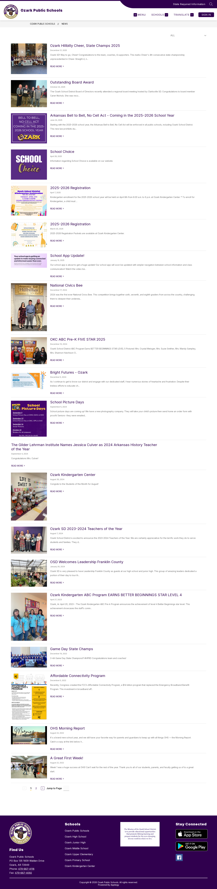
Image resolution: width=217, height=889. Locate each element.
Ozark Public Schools (42, 24)
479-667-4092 (23, 872)
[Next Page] (42, 788)
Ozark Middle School (76, 848)
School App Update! (67, 255)
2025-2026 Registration (70, 188)
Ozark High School (75, 836)
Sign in (206, 14)
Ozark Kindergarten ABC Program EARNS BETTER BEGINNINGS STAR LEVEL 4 (116, 595)
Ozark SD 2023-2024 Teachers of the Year (86, 529)
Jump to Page (54, 788)
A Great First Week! (66, 758)
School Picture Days (67, 402)
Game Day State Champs (71, 649)
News (65, 24)
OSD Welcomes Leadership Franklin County (86, 562)
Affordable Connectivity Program (77, 676)
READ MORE (57, 66)
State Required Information (189, 4)
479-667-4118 (26, 868)
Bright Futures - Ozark (69, 372)
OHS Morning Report (67, 728)
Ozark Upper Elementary (79, 854)
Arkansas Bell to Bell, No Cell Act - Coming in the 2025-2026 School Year (112, 115)
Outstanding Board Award (72, 82)
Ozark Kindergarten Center (72, 475)
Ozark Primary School (77, 860)
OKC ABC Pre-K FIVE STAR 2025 (77, 339)
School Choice (62, 151)
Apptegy (115, 885)
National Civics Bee (66, 285)
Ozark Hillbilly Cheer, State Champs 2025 (85, 45)
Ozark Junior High (75, 842)
